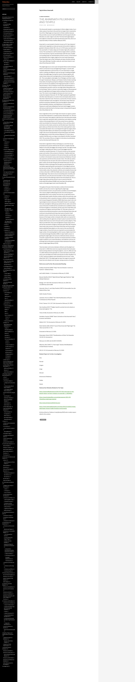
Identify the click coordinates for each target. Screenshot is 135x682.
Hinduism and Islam (7, 592)
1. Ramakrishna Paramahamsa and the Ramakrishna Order (9, 550)
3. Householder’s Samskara (9, 132)
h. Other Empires (6, 36)
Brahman (6, 58)
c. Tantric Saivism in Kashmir (9, 428)
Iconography (6, 413)
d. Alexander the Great (7, 29)
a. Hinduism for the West (8, 602)
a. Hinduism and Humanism (8, 525)
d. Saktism (5, 322)
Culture (4, 460)
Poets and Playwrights (7, 469)
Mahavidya (5, 2)
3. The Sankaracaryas (9, 555)
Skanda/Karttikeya (8, 300)
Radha (6, 309)
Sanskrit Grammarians (8, 80)
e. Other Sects (6, 359)
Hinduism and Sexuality (8, 652)
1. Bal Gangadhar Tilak (8, 499)
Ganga (6, 327)
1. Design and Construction (9, 382)
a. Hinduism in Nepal (7, 515)
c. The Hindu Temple (7, 380)
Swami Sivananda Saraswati (9, 629)
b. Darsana (5, 379)
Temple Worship (7, 419)
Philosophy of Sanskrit (8, 78)
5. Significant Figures (8, 508)
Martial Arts (5, 467)
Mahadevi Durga (8, 329)
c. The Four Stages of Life (8, 149)
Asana (6, 211)
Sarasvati (6, 335)
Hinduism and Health (7, 650)
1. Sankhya (6, 196)
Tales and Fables (6, 480)
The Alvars (5, 453)
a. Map (4, 22)
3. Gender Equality (7, 571)
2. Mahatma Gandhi (8, 501)
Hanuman (7, 307)
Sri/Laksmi (7, 337)
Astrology (6, 62)
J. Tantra (4, 421)
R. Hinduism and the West (7, 601)
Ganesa (6, 294)
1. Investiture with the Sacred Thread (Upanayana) (8, 127)
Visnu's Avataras (8, 315)
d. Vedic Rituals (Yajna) (7, 53)
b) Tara (6, 342)
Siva (5, 298)
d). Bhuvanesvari (8, 346)
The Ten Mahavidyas (9, 339)
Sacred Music (6, 476)
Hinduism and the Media (8, 657)
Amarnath (43, 419)
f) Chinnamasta (8, 350)
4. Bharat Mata (7, 506)
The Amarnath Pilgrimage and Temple (57, 21)
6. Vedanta (6, 230)
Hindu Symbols (6, 465)
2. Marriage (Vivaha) (8, 130)
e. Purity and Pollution (7, 113)
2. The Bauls (6, 490)
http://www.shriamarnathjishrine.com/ (49, 403)
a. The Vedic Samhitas (7, 47)
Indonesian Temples (8, 397)
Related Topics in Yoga (9, 205)
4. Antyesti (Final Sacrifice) (9, 135)
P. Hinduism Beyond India (7, 572)
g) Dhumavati (8, 352)
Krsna (6, 317)
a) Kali (6, 341)
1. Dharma (6, 142)
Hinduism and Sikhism (7, 594)
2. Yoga (5, 197)
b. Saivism (5, 290)
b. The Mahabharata (7, 259)
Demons (5, 370)
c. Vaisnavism (6, 303)
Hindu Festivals (7, 411)
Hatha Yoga (7, 199)
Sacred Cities (5, 478)
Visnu (6, 313)
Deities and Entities (8, 368)
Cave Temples (6, 395)
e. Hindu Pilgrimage (44, 16)
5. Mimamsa (6, 228)
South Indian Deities (8, 372)
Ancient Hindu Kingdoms (8, 574)
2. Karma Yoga (7, 275)
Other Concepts (6, 243)
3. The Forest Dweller (8, 155)
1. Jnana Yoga (6, 273)
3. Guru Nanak (7, 492)
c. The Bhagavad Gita (7, 266)
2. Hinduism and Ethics (8, 569)
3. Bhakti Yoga (7, 277)
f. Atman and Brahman (7, 57)
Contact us (91, 1)
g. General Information (7, 441)
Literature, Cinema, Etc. (8, 447)
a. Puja (4, 377)
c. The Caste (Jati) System (8, 110)
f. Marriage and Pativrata (8, 172)
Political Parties (7, 510)
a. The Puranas (6, 288)
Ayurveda (6, 64)
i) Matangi (7, 356)
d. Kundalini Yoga (6, 433)
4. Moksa (6, 147)
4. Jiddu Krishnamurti (8, 613)
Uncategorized (5, 666)
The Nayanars (6, 455)
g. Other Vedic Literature (8, 60)
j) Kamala (7, 357)
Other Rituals (6, 415)
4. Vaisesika (6, 226)
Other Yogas (7, 201)
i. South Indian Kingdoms (8, 38)
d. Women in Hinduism (7, 158)
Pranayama (7, 215)
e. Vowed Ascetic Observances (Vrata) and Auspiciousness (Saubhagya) (9, 167)
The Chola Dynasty (8, 40)
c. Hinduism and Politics (8, 497)
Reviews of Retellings (8, 254)
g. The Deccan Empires (7, 35)
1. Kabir (5, 488)
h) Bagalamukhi (8, 354)
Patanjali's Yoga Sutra (9, 203)
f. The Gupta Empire (7, 33)
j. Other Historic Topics (7, 42)
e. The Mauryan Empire (8, 31)
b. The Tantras (6, 426)
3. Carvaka (6, 190)
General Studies (7, 76)
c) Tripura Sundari (9, 344)
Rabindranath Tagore (8, 529)
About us (84, 1)
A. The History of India (6, 20)
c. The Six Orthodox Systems (9, 192)
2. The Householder (8, 153)
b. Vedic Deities (6, 49)
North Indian (6, 403)
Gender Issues (7, 160)
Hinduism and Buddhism (8, 586)
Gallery (78, 1)
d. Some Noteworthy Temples (9, 392)
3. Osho (5, 611)
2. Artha (5, 143)
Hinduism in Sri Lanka (7, 576)
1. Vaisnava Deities (7, 305)
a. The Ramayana (6, 249)
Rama (6, 318)
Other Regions (6, 581)
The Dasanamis (8, 560)
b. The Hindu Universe (7, 91)
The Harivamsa (7, 264)
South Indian (6, 404)
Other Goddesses (8, 331)
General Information (9, 232)
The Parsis (5, 599)
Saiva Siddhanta (7, 431)
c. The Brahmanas (6, 51)
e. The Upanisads (6, 55)
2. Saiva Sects (6, 302)
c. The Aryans (6, 27)
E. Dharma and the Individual (8, 119)
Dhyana (7, 213)
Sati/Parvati (7, 296)
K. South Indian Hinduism (7, 443)
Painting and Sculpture (8, 472)
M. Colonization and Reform (8, 482)
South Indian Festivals (7, 451)
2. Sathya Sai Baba (8, 553)
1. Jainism (6, 187)
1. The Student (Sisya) (8, 151)
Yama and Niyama (9, 219)
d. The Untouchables (7, 111)
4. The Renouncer (7, 157)
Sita (5, 311)
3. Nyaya (5, 224)
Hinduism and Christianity (8, 588)
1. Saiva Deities (7, 292)
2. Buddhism (6, 188)
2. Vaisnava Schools (8, 320)
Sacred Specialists (7, 417)
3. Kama (5, 145)
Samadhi (7, 217)
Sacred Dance (7, 474)
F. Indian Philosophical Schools (8, 177)
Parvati (6, 333)
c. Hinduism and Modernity (8, 562)
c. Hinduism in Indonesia (8, 520)
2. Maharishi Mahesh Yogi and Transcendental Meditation (9, 608)
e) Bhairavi (7, 348)
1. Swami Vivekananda (8, 604)
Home (73, 1)
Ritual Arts (5, 471)
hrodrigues (51, 25)
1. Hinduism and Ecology (9, 565)
